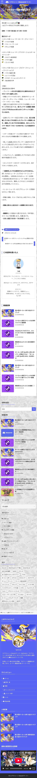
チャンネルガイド (10, 690)
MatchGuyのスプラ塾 (15, 568)
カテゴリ (14, 578)
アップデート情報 (8, 530)
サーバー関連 (8, 522)
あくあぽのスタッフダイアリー (10, 574)
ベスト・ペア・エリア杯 (9, 594)
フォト (4, 591)
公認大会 (6, 545)
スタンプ (14, 584)
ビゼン (22, 588)
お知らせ (6, 519)
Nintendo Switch (8, 534)
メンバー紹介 (9, 693)
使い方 (5, 549)
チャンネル (22, 584)
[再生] (3, 768)
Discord (4, 568)
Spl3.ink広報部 (6, 571)
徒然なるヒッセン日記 (8, 601)
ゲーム (4, 581)
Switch (14, 571)
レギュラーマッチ (13, 598)
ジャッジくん (5, 584)
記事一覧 (7, 682)
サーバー (10, 581)
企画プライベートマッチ (10, 14)
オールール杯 (5, 578)
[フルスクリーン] (34, 768)
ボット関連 (7, 526)
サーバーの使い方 (9, 552)
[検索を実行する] (34, 409)
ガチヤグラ (31, 578)
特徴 (5, 686)
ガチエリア (22, 578)
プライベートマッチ (25, 14)
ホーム (6, 678)
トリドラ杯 (31, 584)
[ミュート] (30, 768)
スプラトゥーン (8, 537)
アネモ (23, 574)
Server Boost (26, 568)
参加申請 (7, 701)
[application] (18, 760)
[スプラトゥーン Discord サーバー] (18, 2)
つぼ (18, 271)
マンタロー (21, 594)
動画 (21, 598)
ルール (4, 598)
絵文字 (18, 601)
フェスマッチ (30, 588)
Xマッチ (21, 571)
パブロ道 (15, 588)
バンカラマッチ (6, 588)
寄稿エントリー (8, 556)
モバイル (29, 594)
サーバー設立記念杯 (21, 581)
